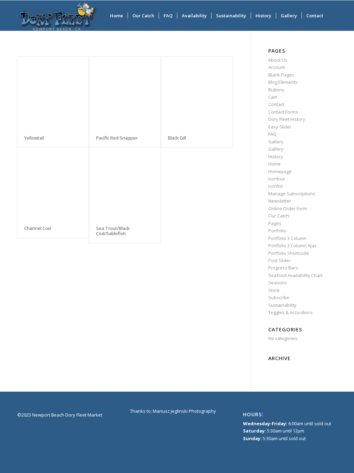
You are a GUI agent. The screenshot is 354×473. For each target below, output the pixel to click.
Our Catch (278, 216)
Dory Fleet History (286, 119)
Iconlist (275, 186)
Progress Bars (283, 268)
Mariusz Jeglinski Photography (184, 411)
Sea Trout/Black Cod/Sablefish (113, 230)
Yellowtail (34, 138)
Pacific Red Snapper (117, 138)
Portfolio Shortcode (288, 253)
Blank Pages (281, 75)
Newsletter (279, 201)
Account (276, 67)
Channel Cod (37, 228)
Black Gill (177, 138)
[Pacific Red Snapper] (125, 92)
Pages (274, 223)
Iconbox (276, 179)
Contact (276, 104)
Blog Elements (283, 82)
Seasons (277, 282)
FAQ (272, 134)
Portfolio (277, 230)
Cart (272, 97)
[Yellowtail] (53, 92)
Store (274, 290)
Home (274, 164)
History (275, 156)
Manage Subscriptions (291, 193)
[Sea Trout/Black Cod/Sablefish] (125, 183)
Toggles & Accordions (290, 312)
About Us (277, 60)
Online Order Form (287, 208)
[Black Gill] (197, 92)
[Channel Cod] (53, 183)
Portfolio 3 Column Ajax (292, 245)
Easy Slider (279, 127)
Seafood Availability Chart (295, 275)
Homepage (279, 171)
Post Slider (279, 260)
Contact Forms (283, 112)
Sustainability (282, 305)
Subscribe (278, 297)
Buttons (276, 90)
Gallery (275, 142)
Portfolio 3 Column (287, 238)
